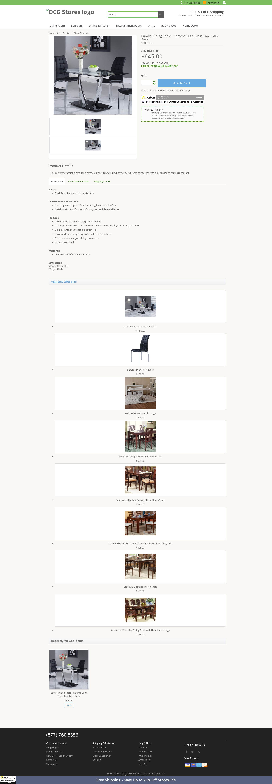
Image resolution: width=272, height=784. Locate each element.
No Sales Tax (145, 751)
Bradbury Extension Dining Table (140, 586)
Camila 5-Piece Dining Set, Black (140, 326)
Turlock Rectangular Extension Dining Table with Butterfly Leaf (140, 543)
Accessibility (144, 759)
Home (51, 33)
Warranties (51, 764)
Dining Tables (80, 33)
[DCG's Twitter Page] (192, 751)
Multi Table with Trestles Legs (140, 413)
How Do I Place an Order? (59, 755)
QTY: (143, 75)
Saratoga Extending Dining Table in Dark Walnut (140, 500)
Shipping (96, 759)
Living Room (57, 25)
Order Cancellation (101, 755)
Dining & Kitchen (99, 25)
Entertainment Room (129, 25)
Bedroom (77, 25)
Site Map (142, 764)
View (69, 705)
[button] (136, 780)
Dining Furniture (64, 33)
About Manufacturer (78, 181)
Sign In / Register (54, 751)
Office (151, 25)
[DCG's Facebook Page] (186, 751)
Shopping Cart (53, 747)
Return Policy (99, 747)
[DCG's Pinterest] (199, 751)
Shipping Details (102, 181)
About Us (143, 747)
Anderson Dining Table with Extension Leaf (140, 456)
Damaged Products (102, 751)
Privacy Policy (145, 755)
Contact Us (52, 759)
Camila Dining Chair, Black (140, 369)
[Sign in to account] (224, 2)
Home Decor (190, 25)
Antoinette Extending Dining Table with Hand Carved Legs (140, 630)
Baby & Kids (168, 25)
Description (57, 181)
